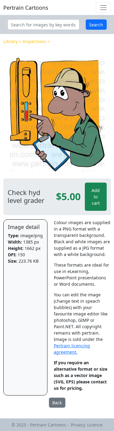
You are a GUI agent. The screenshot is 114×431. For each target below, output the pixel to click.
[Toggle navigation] (103, 7)
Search (96, 25)
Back (57, 403)
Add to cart (96, 196)
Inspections (34, 41)
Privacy (78, 425)
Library (10, 41)
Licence (94, 425)
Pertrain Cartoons (25, 7)
